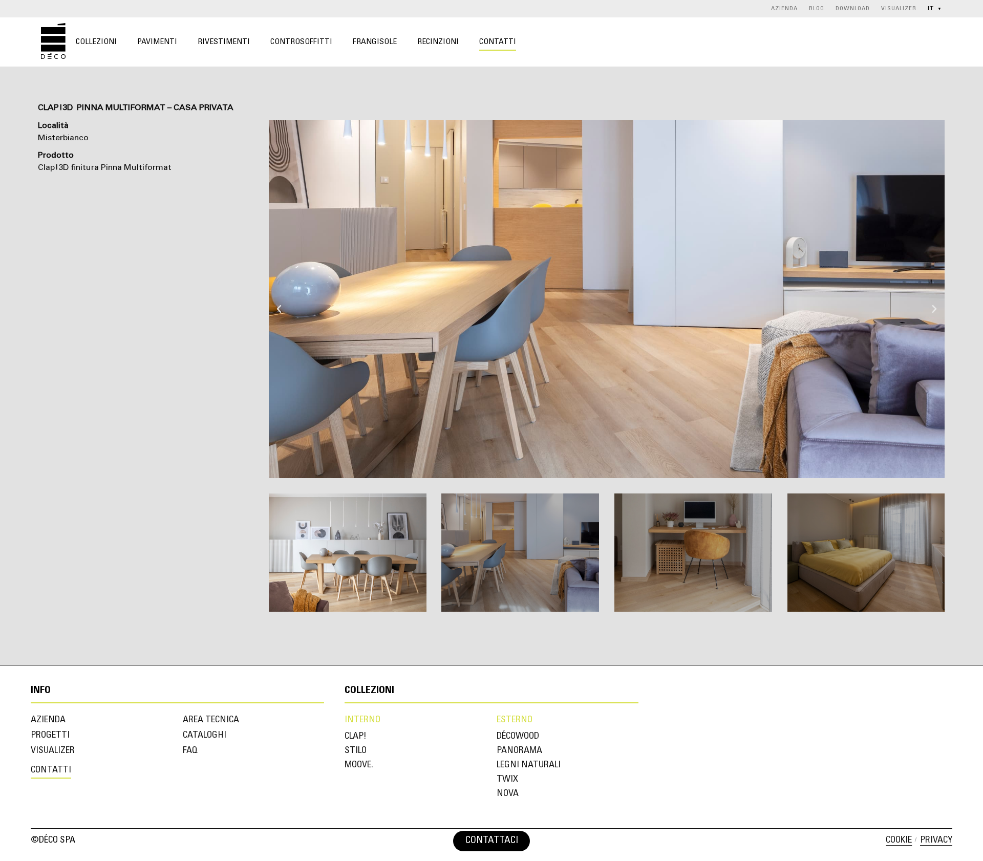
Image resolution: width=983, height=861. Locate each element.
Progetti (50, 735)
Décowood (518, 736)
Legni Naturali (529, 765)
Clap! (356, 736)
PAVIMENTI (157, 42)
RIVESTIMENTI (224, 42)
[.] (537, 841)
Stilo (356, 751)
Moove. (359, 765)
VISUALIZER (898, 9)
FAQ (190, 751)
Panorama (519, 751)
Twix (507, 779)
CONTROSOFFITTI (301, 42)
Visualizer (53, 751)
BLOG (816, 9)
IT (935, 9)
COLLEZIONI (96, 42)
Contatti (51, 770)
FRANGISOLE (375, 42)
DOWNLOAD (853, 9)
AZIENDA (784, 9)
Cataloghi (204, 735)
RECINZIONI (438, 42)
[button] (279, 299)
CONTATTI (497, 42)
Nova (508, 794)
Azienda (48, 720)
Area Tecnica (211, 720)
